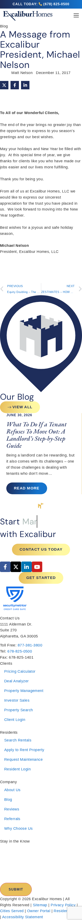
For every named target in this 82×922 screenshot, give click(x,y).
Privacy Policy (63, 905)
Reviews (11, 809)
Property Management (23, 691)
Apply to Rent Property (24, 750)
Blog (8, 799)
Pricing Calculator (20, 671)
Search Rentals (17, 740)
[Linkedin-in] (26, 567)
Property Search (18, 710)
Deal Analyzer (16, 681)
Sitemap (40, 905)
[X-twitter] (16, 567)
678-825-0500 (19, 651)
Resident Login (17, 769)
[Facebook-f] (5, 567)
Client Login (14, 720)
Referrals (12, 819)
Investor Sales (16, 700)
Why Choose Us (18, 828)
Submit (16, 889)
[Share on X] (4, 85)
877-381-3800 (30, 645)
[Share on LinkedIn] (25, 85)
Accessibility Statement (22, 917)
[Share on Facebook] (15, 85)
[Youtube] (37, 567)
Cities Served (12, 911)
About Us (12, 790)
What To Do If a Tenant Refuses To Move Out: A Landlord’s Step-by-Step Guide (36, 434)
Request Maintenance (23, 759)
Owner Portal (38, 911)
